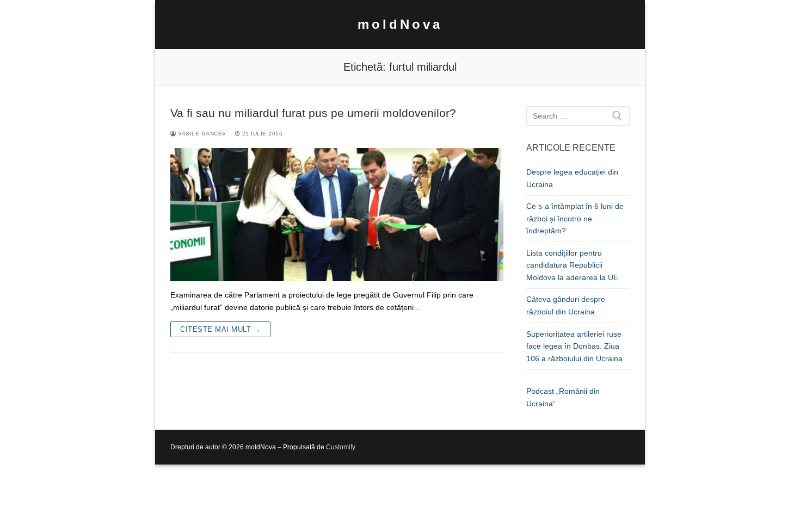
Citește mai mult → (220, 329)
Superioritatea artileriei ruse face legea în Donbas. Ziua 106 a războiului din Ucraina (574, 346)
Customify (340, 447)
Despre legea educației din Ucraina (572, 178)
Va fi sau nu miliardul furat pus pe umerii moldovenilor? (313, 113)
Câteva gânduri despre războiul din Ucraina (565, 305)
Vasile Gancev (201, 134)
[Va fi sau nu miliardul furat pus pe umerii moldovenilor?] (336, 214)
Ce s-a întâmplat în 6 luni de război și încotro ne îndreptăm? (575, 218)
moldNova (400, 24)
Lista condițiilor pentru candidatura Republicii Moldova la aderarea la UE (572, 265)
